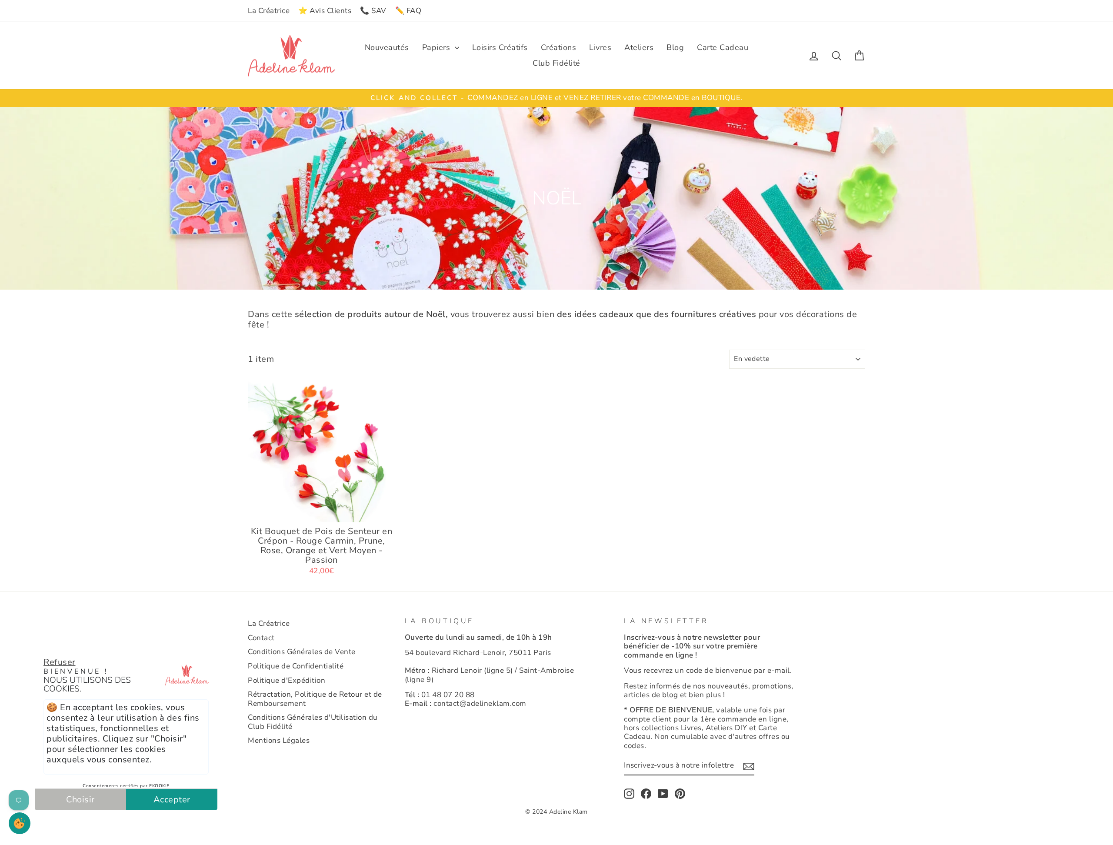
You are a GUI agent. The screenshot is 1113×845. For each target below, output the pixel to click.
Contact (261, 638)
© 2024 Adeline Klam (556, 812)
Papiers (437, 47)
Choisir (80, 799)
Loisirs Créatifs (500, 47)
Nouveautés (387, 47)
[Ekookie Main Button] (19, 823)
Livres (600, 47)
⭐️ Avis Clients (324, 11)
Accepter (171, 799)
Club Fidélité (556, 63)
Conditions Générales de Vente (302, 652)
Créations (558, 47)
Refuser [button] (59, 662)
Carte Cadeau (722, 47)
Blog (675, 47)
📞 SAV (373, 11)
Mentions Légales (279, 740)
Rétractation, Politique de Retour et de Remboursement (315, 698)
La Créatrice (269, 11)
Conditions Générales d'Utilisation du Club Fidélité (313, 721)
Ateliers (638, 47)
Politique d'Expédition (286, 680)
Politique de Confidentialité (295, 666)
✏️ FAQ (408, 11)
